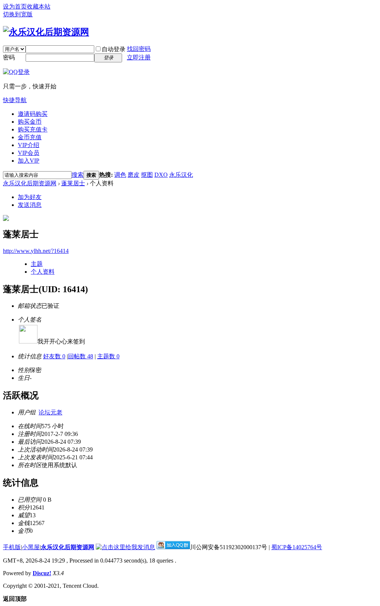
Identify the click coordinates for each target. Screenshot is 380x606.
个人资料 (43, 271)
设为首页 (15, 6)
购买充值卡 (33, 129)
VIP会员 (28, 153)
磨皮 (134, 175)
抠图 (147, 175)
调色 (120, 175)
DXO (161, 175)
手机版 (12, 547)
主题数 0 (108, 356)
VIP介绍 (28, 145)
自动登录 (113, 49)
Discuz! (42, 573)
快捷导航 (15, 100)
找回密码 (139, 49)
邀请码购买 (33, 114)
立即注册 (139, 57)
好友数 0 (54, 356)
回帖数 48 (80, 356)
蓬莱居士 (73, 183)
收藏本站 (38, 6)
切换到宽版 (18, 14)
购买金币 (30, 121)
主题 (37, 264)
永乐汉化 (181, 175)
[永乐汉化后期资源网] (46, 32)
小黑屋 (31, 547)
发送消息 (30, 205)
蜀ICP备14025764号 (296, 547)
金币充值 (30, 137)
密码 (9, 57)
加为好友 (30, 197)
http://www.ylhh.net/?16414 (36, 251)
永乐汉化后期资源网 (29, 183)
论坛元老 (50, 412)
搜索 (77, 175)
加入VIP (28, 160)
